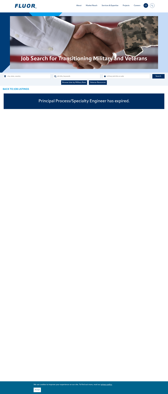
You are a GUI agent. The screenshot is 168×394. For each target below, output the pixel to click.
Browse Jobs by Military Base (74, 82)
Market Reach (91, 6)
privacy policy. (106, 385)
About (78, 6)
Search (158, 76)
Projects (126, 6)
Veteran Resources (98, 82)
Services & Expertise (110, 6)
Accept (37, 390)
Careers (137, 6)
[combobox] (27, 76)
